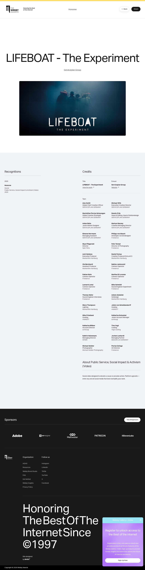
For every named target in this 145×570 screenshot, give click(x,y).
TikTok (44, 471)
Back (125, 9)
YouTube (45, 475)
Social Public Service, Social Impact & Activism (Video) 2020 (21, 190)
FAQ (24, 475)
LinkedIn (45, 467)
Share (136, 9)
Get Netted (27, 479)
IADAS (25, 463)
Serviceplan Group (72, 70)
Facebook (45, 483)
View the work (87, 187)
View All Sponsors (132, 420)
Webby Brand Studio (30, 471)
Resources (26, 467)
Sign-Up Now (122, 560)
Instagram (45, 463)
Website (114, 187)
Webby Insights (28, 483)
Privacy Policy (28, 487)
